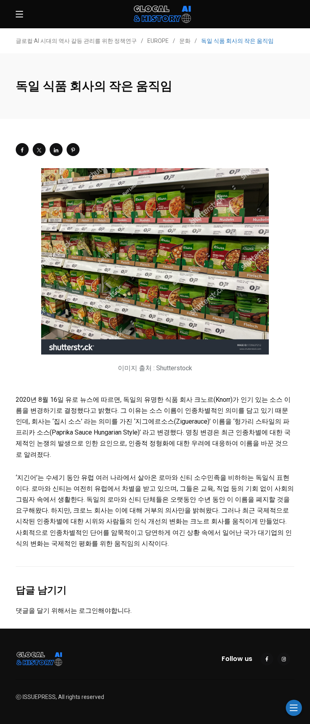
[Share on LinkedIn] (56, 149)
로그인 (88, 610)
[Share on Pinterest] (73, 149)
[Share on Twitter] (39, 149)
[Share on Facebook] (22, 149)
